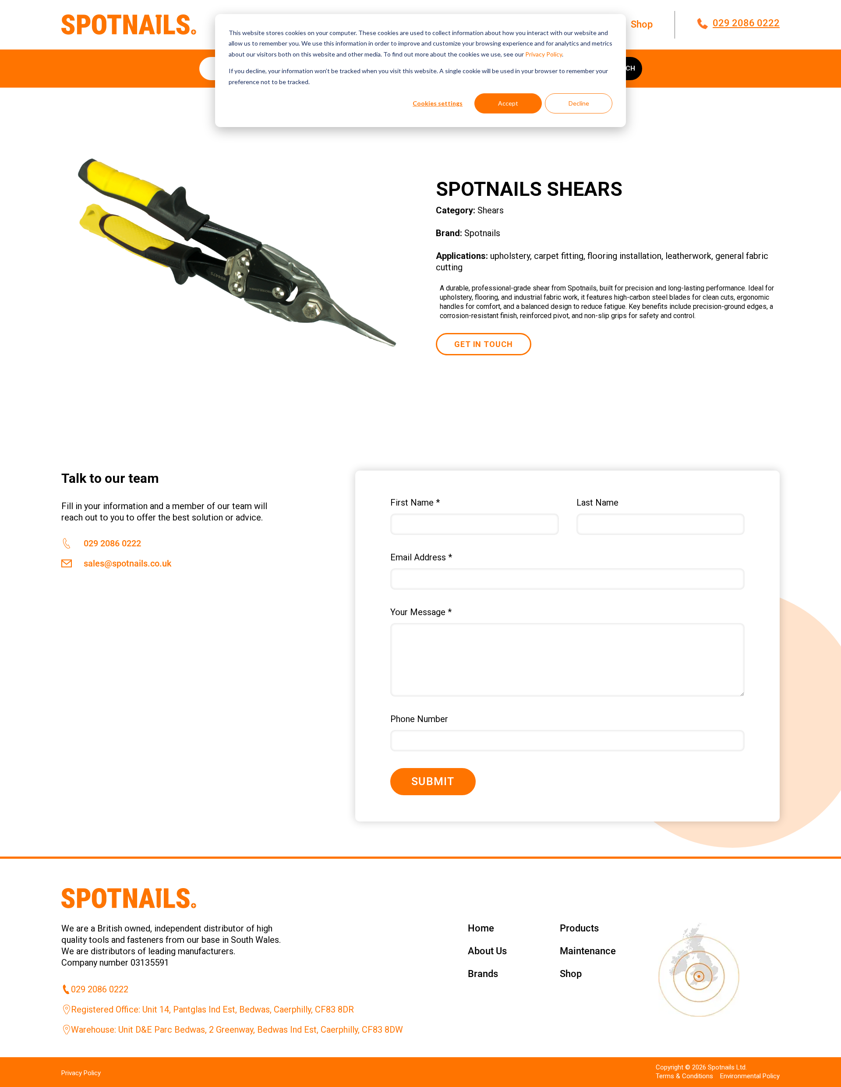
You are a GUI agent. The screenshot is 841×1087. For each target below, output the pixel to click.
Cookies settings (438, 103)
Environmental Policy (750, 1076)
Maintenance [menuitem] (588, 950)
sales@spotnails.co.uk (127, 563)
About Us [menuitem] (487, 950)
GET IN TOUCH (483, 344)
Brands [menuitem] (483, 973)
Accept (508, 103)
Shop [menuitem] (642, 24)
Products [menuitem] (579, 928)
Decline (579, 103)
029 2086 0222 (746, 23)
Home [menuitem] (481, 928)
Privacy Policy (543, 54)
